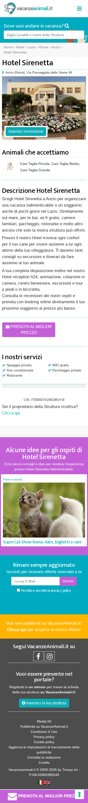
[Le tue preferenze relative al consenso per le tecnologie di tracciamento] (79, 794)
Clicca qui (11, 413)
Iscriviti (68, 581)
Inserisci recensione (26, 131)
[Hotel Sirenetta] (44, 108)
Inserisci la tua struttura (45, 703)
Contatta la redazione (44, 757)
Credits (44, 762)
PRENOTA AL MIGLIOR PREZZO (31, 330)
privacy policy (61, 590)
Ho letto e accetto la (45, 590)
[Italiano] (41, 782)
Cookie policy (44, 742)
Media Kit (44, 721)
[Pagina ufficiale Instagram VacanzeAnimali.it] (49, 658)
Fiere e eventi (12, 479)
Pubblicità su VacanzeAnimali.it (44, 726)
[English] (47, 782)
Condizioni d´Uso (44, 732)
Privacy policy (44, 737)
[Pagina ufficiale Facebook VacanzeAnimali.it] (38, 658)
